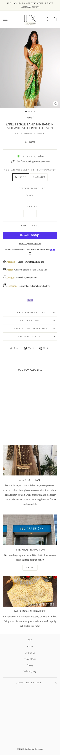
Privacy (30, 665)
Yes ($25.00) (38, 177)
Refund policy (30, 671)
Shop (30, 568)
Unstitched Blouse (30, 188)
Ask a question (30, 336)
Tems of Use (30, 659)
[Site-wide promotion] (30, 529)
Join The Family (29, 683)
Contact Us (30, 652)
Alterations (30, 320)
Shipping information (30, 328)
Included (30, 195)
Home (29, 117)
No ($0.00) (20, 177)
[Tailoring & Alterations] (30, 591)
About (30, 646)
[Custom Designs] (30, 460)
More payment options (30, 243)
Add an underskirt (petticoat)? (30, 170)
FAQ (30, 640)
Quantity (30, 206)
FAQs (30, 300)
